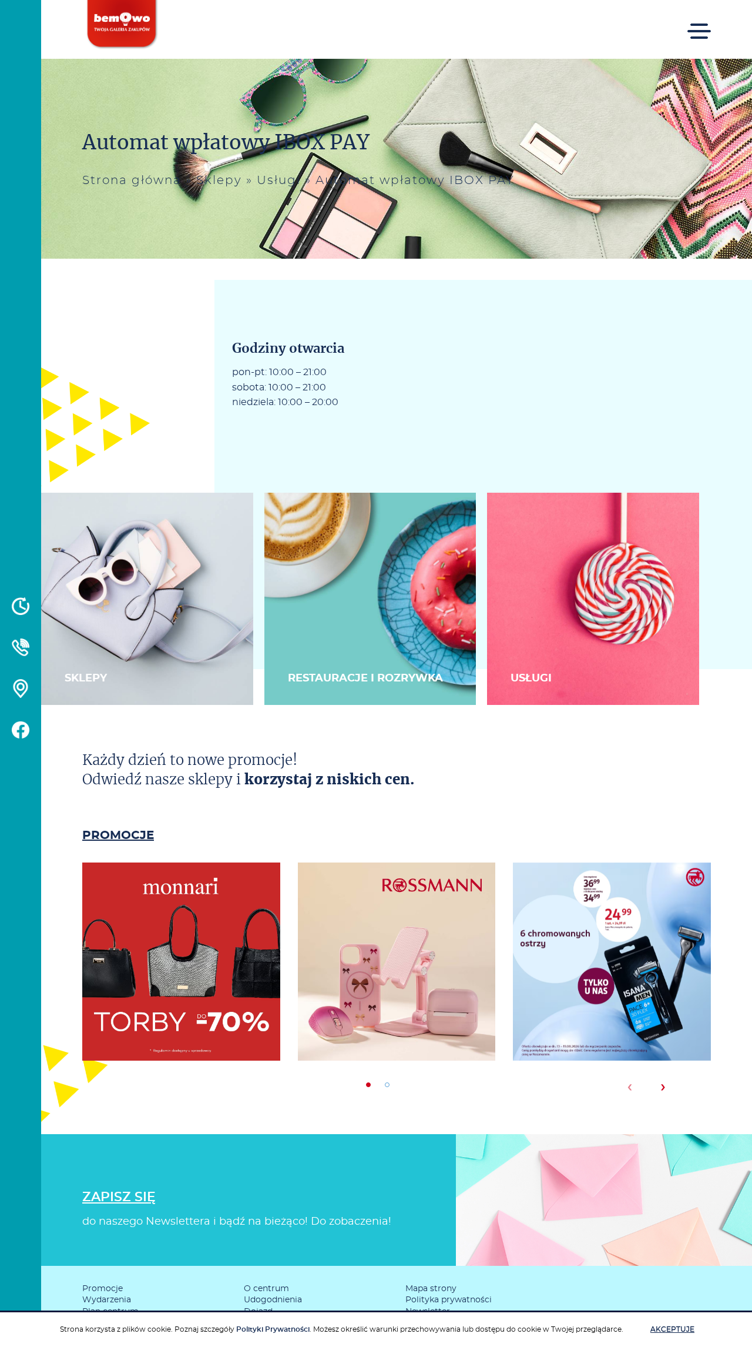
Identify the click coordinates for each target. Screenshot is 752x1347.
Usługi (279, 180)
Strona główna (132, 180)
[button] (368, 1084)
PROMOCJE (118, 835)
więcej (181, 1001)
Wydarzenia (106, 1300)
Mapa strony (430, 1289)
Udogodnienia (273, 1300)
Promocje (102, 1289)
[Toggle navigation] (699, 29)
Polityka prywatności (448, 1300)
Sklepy (219, 180)
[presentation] (629, 1087)
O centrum (266, 1289)
